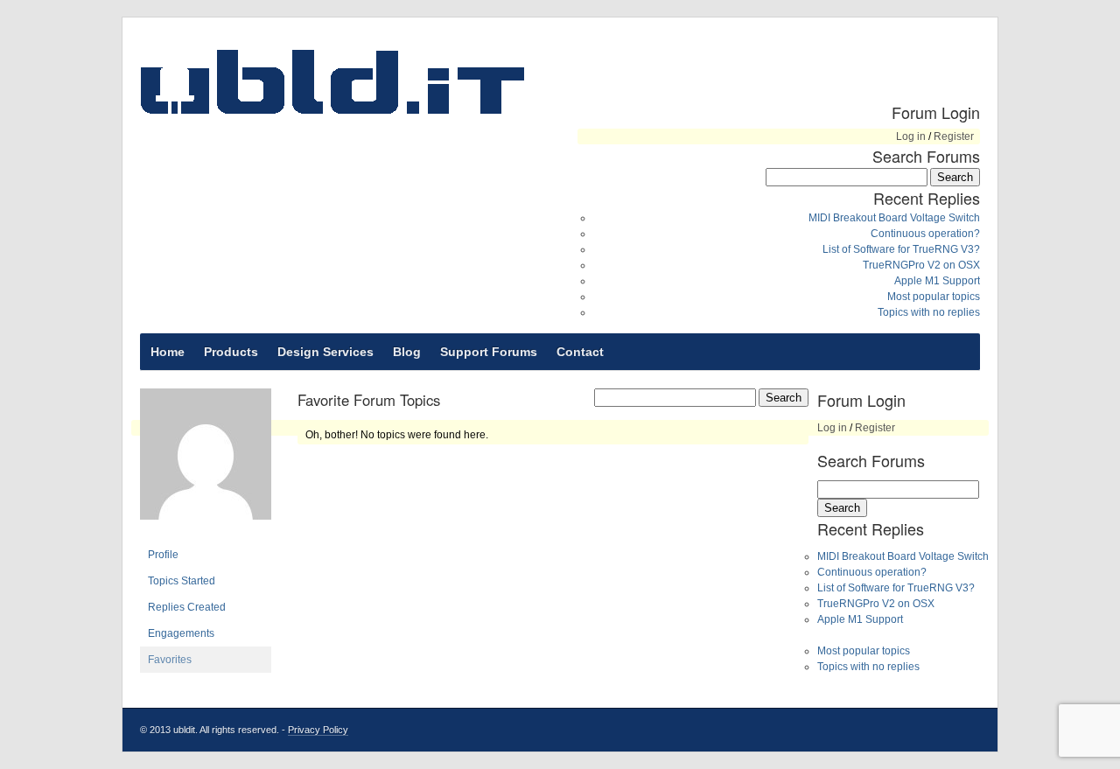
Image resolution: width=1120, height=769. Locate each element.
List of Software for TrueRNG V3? (901, 249)
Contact (580, 352)
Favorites (170, 660)
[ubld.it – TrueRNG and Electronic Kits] (332, 81)
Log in (911, 136)
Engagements (181, 633)
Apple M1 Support (937, 281)
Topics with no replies (929, 312)
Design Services (325, 352)
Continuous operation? (925, 233)
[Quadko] (205, 534)
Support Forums (488, 352)
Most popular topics (933, 296)
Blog (407, 352)
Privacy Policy (318, 729)
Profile (163, 555)
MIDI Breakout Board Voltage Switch (894, 218)
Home (167, 352)
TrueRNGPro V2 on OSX (921, 265)
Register (954, 136)
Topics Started (181, 581)
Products (231, 352)
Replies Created (187, 607)
